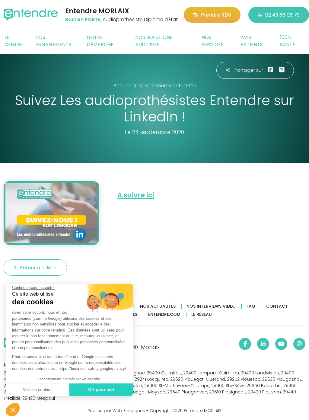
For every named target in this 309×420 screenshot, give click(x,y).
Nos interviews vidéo (211, 306)
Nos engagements (53, 41)
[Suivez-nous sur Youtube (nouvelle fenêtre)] (281, 344)
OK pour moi (101, 389)
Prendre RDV (216, 14)
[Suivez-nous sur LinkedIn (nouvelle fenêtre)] (263, 344)
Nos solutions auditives (154, 41)
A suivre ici (135, 195)
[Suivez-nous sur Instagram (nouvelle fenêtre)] (299, 344)
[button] (12, 409)
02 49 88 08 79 (282, 14)
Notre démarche (100, 41)
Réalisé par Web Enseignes (116, 411)
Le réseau (201, 314)
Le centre (14, 41)
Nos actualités (158, 306)
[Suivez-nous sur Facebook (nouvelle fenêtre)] (245, 344)
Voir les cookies (38, 389)
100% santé (287, 41)
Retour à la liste (39, 267)
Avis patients (252, 41)
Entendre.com (164, 314)
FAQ (251, 306)
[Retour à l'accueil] (31, 14)
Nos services (213, 41)
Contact (277, 306)
